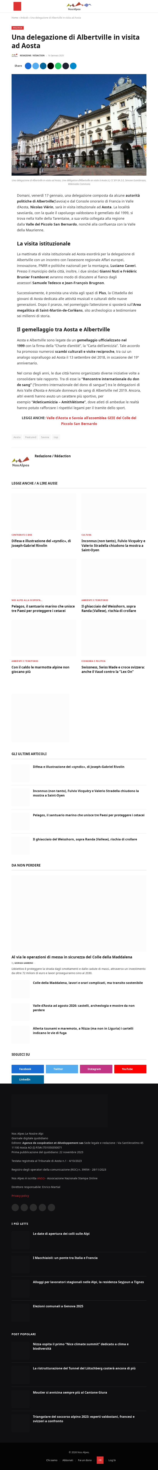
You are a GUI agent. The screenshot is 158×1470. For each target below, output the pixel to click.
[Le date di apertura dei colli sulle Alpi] (20, 1240)
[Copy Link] (65, 66)
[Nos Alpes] (79, 6)
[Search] (143, 6)
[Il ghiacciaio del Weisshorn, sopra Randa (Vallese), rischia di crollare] (114, 577)
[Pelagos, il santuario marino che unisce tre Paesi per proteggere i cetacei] (44, 577)
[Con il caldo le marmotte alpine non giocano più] (44, 638)
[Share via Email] (50, 66)
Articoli (24, 17)
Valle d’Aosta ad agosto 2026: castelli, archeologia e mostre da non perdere (84, 1007)
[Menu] (17, 6)
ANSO (41, 1178)
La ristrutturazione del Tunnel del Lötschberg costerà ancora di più (84, 1368)
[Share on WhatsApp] (58, 66)
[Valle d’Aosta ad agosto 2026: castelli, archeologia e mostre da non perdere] (20, 1012)
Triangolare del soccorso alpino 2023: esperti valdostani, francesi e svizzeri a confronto (83, 1418)
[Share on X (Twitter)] (35, 66)
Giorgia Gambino (23, 963)
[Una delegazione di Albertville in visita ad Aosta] (79, 174)
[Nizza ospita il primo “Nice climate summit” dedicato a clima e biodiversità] (20, 1351)
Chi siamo (51, 1460)
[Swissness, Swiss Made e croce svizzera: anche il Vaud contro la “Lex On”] (114, 638)
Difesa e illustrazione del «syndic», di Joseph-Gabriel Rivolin (41, 543)
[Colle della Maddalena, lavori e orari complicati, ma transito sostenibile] (20, 989)
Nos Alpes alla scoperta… (27, 600)
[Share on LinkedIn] (43, 66)
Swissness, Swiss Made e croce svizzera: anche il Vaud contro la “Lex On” (113, 669)
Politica (17, 27)
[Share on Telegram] (73, 66)
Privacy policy (20, 1195)
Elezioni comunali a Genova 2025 (58, 1306)
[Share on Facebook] (28, 66)
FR (100, 1460)
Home (15, 17)
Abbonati (67, 1460)
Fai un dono (85, 1460)
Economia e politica (94, 661)
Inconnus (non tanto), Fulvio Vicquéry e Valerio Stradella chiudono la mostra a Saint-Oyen (113, 545)
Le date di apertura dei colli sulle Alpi (61, 1234)
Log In (112, 1460)
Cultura (87, 534)
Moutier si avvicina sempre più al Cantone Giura (70, 1392)
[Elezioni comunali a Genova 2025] (20, 1313)
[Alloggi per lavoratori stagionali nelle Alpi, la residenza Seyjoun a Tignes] (20, 1288)
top (56, 437)
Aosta (16, 437)
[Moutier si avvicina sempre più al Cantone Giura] (20, 1399)
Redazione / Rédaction (32, 55)
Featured (30, 437)
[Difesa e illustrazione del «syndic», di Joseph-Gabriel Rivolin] (44, 511)
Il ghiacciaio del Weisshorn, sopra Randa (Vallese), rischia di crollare (109, 608)
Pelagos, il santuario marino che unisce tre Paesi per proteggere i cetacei (43, 608)
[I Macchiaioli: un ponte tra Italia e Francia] (20, 1264)
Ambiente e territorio (95, 600)
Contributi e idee (22, 534)
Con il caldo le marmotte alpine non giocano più (40, 669)
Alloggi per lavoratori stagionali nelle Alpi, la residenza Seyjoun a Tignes (88, 1282)
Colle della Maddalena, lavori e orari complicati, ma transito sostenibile (88, 983)
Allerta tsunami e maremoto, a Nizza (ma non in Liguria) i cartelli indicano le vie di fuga (83, 1030)
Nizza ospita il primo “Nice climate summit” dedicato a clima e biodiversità (81, 1346)
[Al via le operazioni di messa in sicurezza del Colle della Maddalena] (79, 913)
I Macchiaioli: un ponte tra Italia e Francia (65, 1258)
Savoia (45, 437)
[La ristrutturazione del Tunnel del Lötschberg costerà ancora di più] (20, 1375)
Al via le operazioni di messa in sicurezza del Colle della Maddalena (72, 957)
